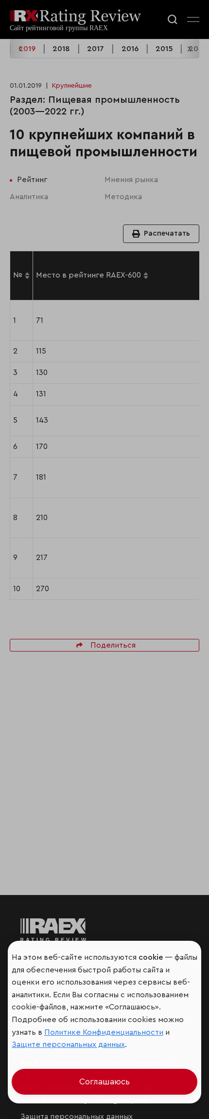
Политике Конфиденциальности (103, 1032)
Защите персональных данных (68, 1044)
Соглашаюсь (104, 1082)
